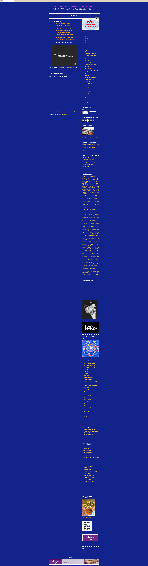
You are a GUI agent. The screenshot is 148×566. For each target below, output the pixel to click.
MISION (88, 238)
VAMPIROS (95, 271)
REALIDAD (97, 254)
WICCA (97, 274)
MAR (98, 230)
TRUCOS (86, 371)
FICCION (88, 217)
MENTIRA (90, 235)
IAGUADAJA (84, 223)
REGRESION (93, 256)
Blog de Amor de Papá (87, 144)
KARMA (93, 226)
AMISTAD (88, 181)
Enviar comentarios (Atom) (61, 114)
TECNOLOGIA (91, 269)
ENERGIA (85, 204)
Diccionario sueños (88, 403)
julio (86, 87)
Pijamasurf (86, 405)
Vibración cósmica (88, 377)
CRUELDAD (85, 198)
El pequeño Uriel (88, 83)
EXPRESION (85, 215)
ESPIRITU (84, 207)
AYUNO (92, 189)
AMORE (97, 184)
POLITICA (90, 252)
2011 (85, 42)
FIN (91, 217)
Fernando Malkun (88, 479)
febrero (87, 97)
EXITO (90, 214)
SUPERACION (93, 268)
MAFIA (94, 229)
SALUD (97, 262)
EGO (90, 203)
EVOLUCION (87, 213)
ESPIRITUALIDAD (89, 209)
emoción (97, 203)
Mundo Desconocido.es (89, 363)
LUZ (83, 229)
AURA (89, 189)
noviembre (87, 46)
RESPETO (97, 259)
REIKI (98, 256)
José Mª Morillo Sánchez (90, 438)
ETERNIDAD (96, 211)
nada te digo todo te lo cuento (91, 487)
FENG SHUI (84, 217)
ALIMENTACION (91, 178)
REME (83, 259)
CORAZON (84, 197)
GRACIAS (94, 218)
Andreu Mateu (87, 411)
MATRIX (84, 232)
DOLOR (98, 201)
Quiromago (86, 369)
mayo (86, 91)
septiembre (88, 50)
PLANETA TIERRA (93, 249)
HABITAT (94, 220)
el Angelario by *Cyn (89, 475)
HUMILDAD (92, 221)
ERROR (93, 206)
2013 (85, 38)
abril (86, 93)
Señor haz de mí (88, 68)
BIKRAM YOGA (96, 189)
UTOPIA (91, 271)
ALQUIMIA (84, 179)
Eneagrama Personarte (89, 397)
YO (85, 73)
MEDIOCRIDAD (85, 233)
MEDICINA (97, 232)
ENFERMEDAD (96, 204)
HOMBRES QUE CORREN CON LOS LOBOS (90, 482)
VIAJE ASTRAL (92, 272)
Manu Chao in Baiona (87, 452)
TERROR (84, 271)
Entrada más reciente (53, 111)
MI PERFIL (95, 235)
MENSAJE (84, 235)
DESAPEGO (85, 200)
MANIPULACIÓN (86, 230)
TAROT (97, 268)
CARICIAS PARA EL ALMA (90, 381)
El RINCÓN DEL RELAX (89, 477)
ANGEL (97, 186)
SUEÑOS (84, 268)
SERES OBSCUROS (95, 265)
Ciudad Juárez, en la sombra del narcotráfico (91, 432)
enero (86, 99)
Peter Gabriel (85, 454)
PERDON (94, 247)
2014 (85, 36)
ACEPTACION (92, 176)
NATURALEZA (96, 240)
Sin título (87, 66)
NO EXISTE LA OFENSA (90, 77)
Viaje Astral (87, 409)
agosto (87, 85)
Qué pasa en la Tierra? (89, 416)
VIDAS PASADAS (86, 274)
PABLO (92, 244)
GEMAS (98, 217)
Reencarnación (85, 168)
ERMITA (89, 206)
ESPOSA (84, 211)
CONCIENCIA (87, 195)
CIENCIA (93, 192)
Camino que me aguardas (90, 58)
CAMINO (90, 190)
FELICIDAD (96, 216)
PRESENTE (84, 254)
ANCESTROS (84, 186)
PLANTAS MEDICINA (87, 250)
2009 (85, 102)
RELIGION (97, 258)
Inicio (65, 111)
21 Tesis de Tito (88, 391)
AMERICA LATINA (95, 179)
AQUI (89, 187)
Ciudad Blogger (88, 379)
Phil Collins (87, 489)
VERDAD (85, 273)
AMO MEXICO (95, 181)
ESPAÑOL (97, 206)
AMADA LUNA (87, 469)
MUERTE (97, 238)
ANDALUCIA (92, 186)
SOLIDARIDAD (96, 266)
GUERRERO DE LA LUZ (87, 220)
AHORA (84, 178)
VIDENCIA (93, 274)
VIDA (98, 273)
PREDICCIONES (95, 253)
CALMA (84, 190)
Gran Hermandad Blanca (90, 365)
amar (89, 179)
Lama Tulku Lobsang (89, 401)
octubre (87, 48)
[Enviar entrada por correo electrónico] (76, 67)
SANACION (96, 264)
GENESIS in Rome (86, 448)
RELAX (92, 257)
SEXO (83, 266)
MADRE (86, 229)
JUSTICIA (97, 225)
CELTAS (84, 192)
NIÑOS (95, 241)
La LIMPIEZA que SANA (90, 367)
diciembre (87, 44)
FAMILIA (90, 216)
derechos (97, 198)
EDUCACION (85, 203)
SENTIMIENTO (89, 265)
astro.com (86, 387)
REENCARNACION (85, 256)
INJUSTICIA (85, 225)
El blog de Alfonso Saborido (91, 429)
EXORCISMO (97, 214)
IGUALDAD (91, 223)
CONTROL (97, 195)
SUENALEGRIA (87, 399)
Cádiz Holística (87, 389)
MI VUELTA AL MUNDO (93, 237)
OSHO (88, 244)
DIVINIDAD (88, 201)
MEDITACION (95, 234)
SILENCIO (89, 267)
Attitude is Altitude (88, 414)
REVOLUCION (85, 262)
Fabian (85, 393)
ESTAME (87, 75)
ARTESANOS (85, 157)
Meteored (86, 373)
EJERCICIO (93, 203)
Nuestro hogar (85, 166)
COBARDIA (97, 192)
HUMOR (97, 222)
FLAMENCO (94, 217)
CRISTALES (97, 197)
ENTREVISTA (84, 206)
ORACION (97, 242)
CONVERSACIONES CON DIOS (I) (90, 159)
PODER (97, 250)
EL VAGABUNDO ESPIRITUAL (74, 6)
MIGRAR (84, 238)
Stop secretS (87, 375)
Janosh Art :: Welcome (89, 418)
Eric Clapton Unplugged (87, 447)
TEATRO (84, 269)
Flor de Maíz (88, 60)
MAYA (91, 232)
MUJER (84, 240)
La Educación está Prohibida (88, 164)
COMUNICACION (86, 193)
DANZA (94, 198)
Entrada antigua (76, 111)
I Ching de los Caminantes (90, 385)
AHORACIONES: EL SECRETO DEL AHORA (89, 435)
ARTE (98, 187)
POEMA (84, 251)
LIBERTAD (90, 228)
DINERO (97, 200)
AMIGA (83, 181)
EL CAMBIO (85, 161)
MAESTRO (90, 229)
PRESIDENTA (91, 255)
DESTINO (92, 200)
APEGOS (84, 187)
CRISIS (91, 197)
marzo (86, 95)
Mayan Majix (87, 422)
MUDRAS (92, 238)
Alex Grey (86, 420)
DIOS (83, 201)
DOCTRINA (93, 201)
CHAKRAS (88, 192)
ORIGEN (84, 244)
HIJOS (97, 220)
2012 (85, 40)
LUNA (98, 227)
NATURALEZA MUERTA (87, 241)
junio (86, 89)
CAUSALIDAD (96, 190)
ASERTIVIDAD (85, 189)
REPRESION (90, 259)
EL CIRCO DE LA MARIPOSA (89, 162)
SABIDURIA (60, 68)
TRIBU (88, 271)
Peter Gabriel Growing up (88, 455)
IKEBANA (97, 223)
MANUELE (93, 231)
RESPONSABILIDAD (86, 260)
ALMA (98, 178)
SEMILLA (84, 265)
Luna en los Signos (88, 407)
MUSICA (56, 68)
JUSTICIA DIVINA (86, 226)
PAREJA (88, 246)
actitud (98, 176)
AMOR (84, 183)
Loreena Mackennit (86, 450)
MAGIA (98, 229)
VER (98, 271)
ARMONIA (93, 187)
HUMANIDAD (85, 222)
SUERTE (87, 268)
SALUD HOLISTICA (87, 263)
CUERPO (90, 198)
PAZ (89, 247)
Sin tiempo (86, 491)
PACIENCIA (97, 244)
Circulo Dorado (87, 395)
